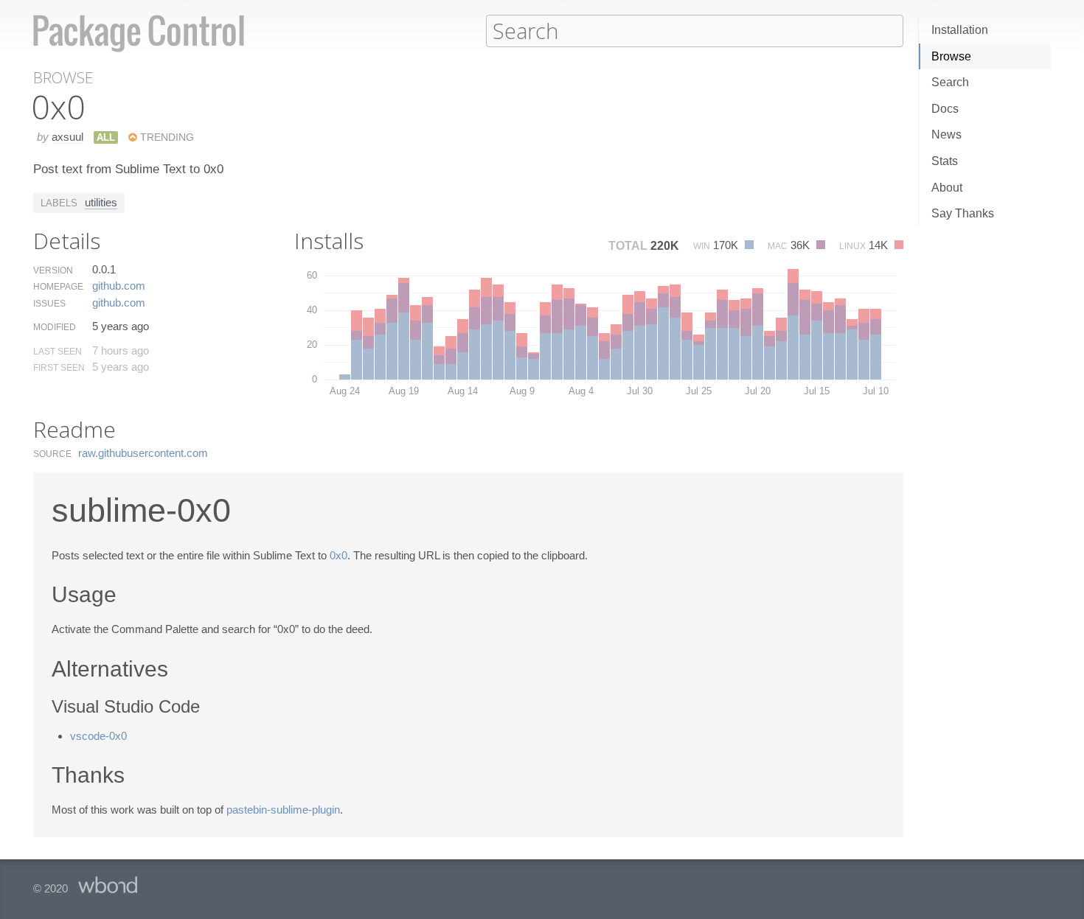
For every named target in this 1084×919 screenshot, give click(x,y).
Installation (959, 30)
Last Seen (57, 351)
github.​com (118, 285)
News (946, 134)
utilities (101, 202)
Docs (945, 108)
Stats (944, 161)
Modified (54, 327)
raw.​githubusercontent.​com (143, 453)
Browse (951, 56)
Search (950, 82)
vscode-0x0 (98, 736)
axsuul (67, 136)
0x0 (338, 555)
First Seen (59, 368)
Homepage (58, 287)
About (946, 187)
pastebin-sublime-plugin (283, 809)
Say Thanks (962, 213)
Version (53, 270)
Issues (49, 303)
